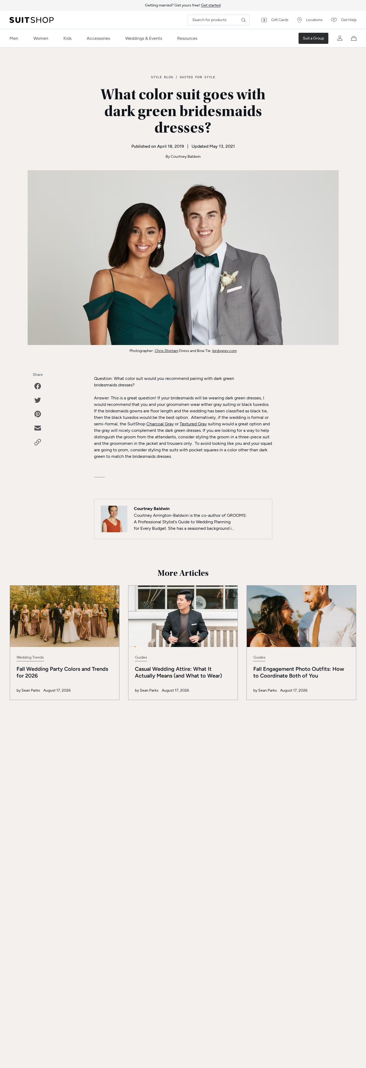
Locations (314, 20)
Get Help (349, 20)
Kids (67, 38)
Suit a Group (313, 38)
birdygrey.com (224, 351)
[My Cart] (354, 38)
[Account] (340, 38)
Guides (141, 657)
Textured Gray (193, 423)
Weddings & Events (143, 38)
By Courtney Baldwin (183, 156)
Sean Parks (30, 690)
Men (13, 38)
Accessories (98, 38)
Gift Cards (280, 20)
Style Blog (162, 77)
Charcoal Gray (160, 423)
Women (40, 38)
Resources (187, 38)
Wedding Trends (30, 657)
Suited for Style (197, 77)
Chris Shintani (166, 351)
